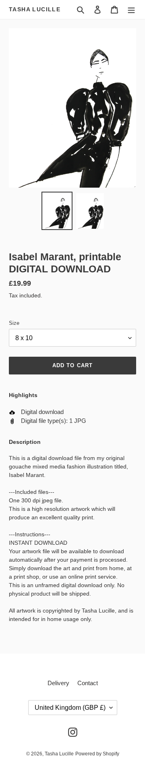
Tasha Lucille (34, 9)
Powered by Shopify (97, 754)
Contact (87, 683)
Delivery (58, 683)
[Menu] (131, 9)
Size (14, 323)
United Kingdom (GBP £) (70, 707)
